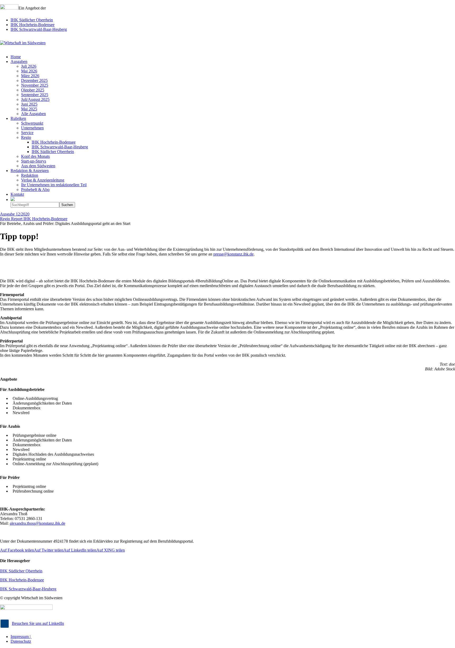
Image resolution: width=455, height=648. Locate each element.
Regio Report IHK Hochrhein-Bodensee (33, 219)
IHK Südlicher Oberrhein (32, 20)
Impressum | (21, 636)
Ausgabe (14, 214)
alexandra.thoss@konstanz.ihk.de (37, 523)
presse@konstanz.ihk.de (233, 254)
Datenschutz (21, 641)
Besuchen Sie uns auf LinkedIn (38, 623)
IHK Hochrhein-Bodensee (33, 24)
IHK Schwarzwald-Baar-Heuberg (39, 29)
